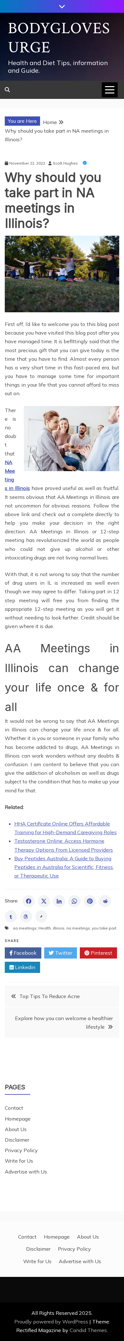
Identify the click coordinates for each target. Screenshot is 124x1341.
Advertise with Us (26, 1171)
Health (44, 928)
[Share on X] (44, 901)
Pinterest (100, 953)
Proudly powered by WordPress (51, 1321)
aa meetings (25, 928)
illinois (59, 928)
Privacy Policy (21, 1150)
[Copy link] (41, 916)
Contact (14, 1108)
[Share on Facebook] (29, 901)
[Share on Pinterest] (90, 901)
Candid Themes (88, 1330)
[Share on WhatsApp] (74, 901)
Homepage (18, 1118)
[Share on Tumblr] (11, 916)
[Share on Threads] (26, 916)
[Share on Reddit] (105, 901)
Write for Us (19, 1161)
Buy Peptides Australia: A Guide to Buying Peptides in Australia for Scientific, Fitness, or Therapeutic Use (64, 867)
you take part (104, 928)
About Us (16, 1129)
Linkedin (24, 967)
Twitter (63, 953)
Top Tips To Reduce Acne (49, 996)
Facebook (24, 953)
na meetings (78, 928)
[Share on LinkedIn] (59, 901)
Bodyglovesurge (59, 38)
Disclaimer (17, 1140)
